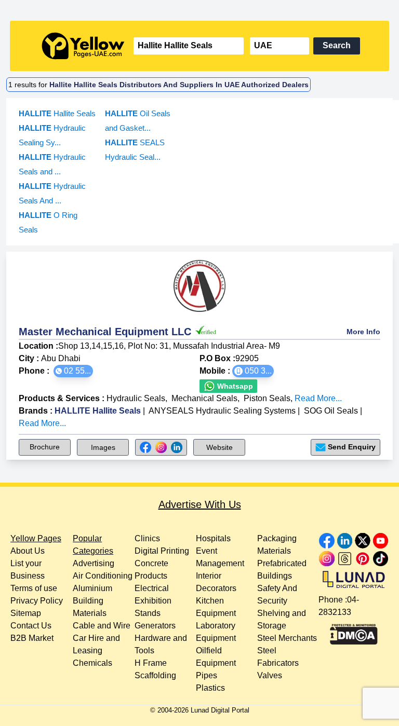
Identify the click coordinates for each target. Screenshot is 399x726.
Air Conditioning (102, 575)
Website (219, 447)
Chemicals (92, 663)
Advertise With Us (199, 504)
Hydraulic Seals (136, 398)
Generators (155, 625)
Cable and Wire (101, 625)
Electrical (152, 588)
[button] (73, 371)
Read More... (318, 398)
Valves (269, 675)
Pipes (206, 675)
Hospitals (213, 538)
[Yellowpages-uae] (83, 46)
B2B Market (32, 638)
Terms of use (33, 588)
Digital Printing (162, 550)
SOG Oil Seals (331, 410)
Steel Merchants (287, 638)
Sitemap (25, 613)
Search (337, 45)
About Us (27, 550)
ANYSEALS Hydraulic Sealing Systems (222, 410)
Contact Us (30, 625)
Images (103, 447)
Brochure (45, 447)
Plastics (210, 687)
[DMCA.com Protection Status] (354, 632)
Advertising (93, 563)
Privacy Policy (36, 600)
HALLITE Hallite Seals (98, 410)
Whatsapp (234, 386)
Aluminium (92, 588)
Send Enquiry (352, 447)
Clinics (147, 538)
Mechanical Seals (204, 398)
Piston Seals (267, 398)
